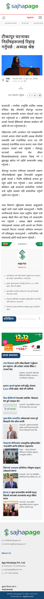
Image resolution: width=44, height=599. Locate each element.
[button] (40, 17)
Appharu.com (28, 596)
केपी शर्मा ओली (25, 23)
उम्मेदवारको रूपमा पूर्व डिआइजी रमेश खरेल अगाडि (20, 420)
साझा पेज (8, 80)
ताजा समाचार (10, 355)
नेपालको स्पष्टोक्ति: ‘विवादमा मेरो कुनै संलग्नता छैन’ (20, 399)
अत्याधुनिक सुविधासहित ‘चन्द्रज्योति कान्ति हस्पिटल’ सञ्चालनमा (21, 444)
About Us (6, 553)
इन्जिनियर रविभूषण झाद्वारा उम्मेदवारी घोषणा (22, 469)
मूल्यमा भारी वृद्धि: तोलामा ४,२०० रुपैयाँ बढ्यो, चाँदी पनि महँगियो (19, 387)
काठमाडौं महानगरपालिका (11, 23)
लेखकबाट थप (22, 268)
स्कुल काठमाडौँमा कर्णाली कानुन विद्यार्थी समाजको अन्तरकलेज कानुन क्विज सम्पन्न (20, 495)
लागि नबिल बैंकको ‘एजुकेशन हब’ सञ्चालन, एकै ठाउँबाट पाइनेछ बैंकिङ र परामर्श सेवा (20, 366)
